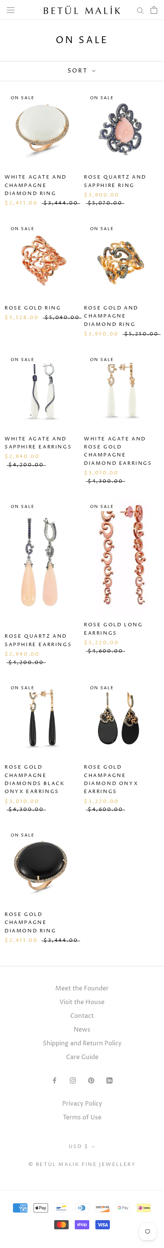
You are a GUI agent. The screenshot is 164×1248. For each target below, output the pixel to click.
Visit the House (82, 1002)
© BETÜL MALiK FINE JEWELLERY (82, 1164)
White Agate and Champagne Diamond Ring (36, 185)
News (82, 1029)
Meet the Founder (82, 988)
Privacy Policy (82, 1104)
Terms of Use (82, 1117)
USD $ (79, 1146)
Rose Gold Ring (33, 308)
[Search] (140, 9)
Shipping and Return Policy (82, 1043)
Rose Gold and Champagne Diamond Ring (111, 316)
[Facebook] (54, 1080)
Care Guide (82, 1057)
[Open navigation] (10, 10)
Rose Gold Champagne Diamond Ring (30, 922)
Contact (82, 1016)
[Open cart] (154, 10)
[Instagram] (73, 1080)
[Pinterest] (91, 1080)
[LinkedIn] (109, 1080)
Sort (79, 71)
